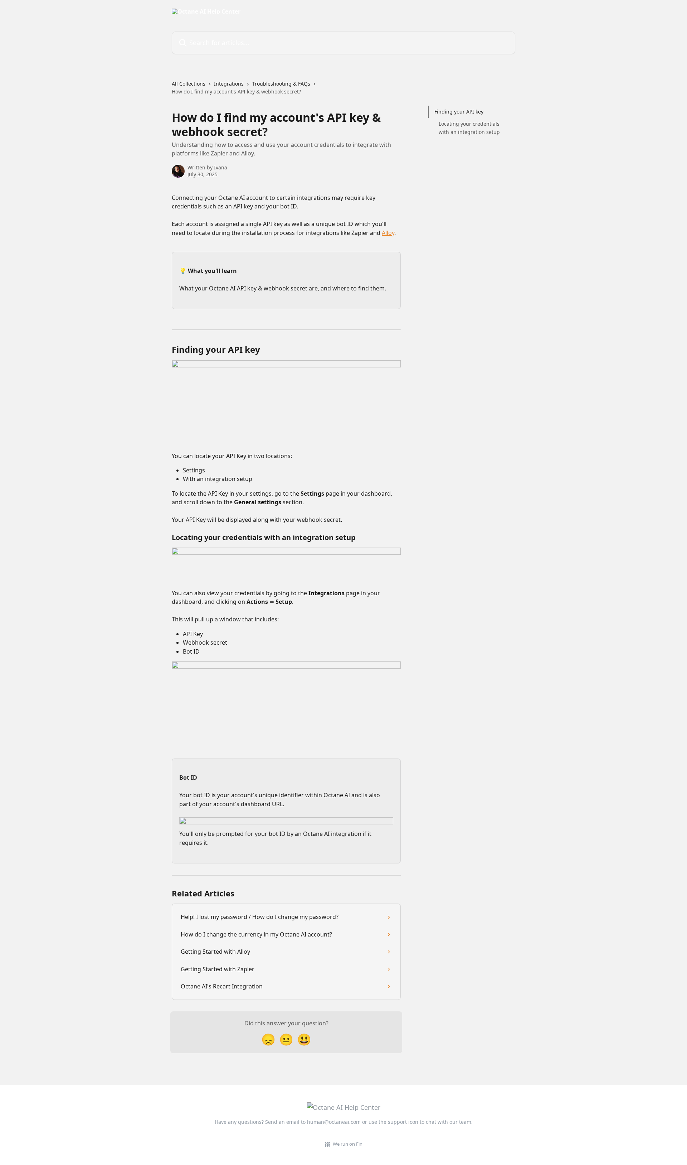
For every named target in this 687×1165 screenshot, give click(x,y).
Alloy (388, 233)
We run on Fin (347, 1144)
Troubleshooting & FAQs (281, 83)
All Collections (188, 83)
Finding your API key (458, 111)
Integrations (229, 83)
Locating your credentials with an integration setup (469, 127)
